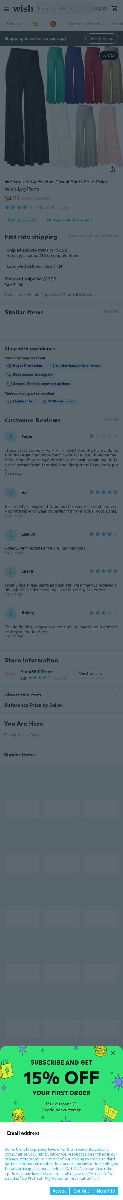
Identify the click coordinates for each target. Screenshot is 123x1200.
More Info (106, 1191)
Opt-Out (81, 1191)
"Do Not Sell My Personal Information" (56, 1178)
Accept (59, 1191)
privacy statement (22, 1159)
